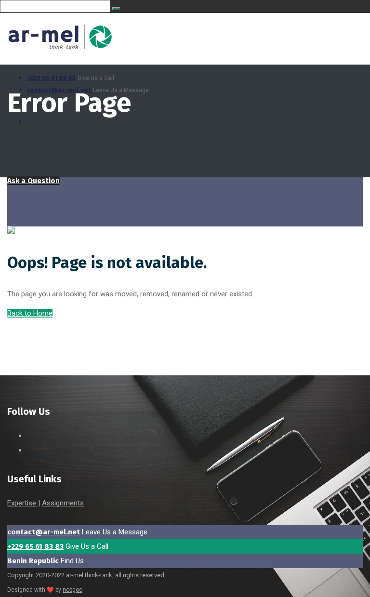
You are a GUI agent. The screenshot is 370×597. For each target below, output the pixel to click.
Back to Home (30, 313)
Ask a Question (33, 180)
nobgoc (72, 589)
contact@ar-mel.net (43, 532)
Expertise (22, 503)
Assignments (63, 503)
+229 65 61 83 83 (51, 77)
